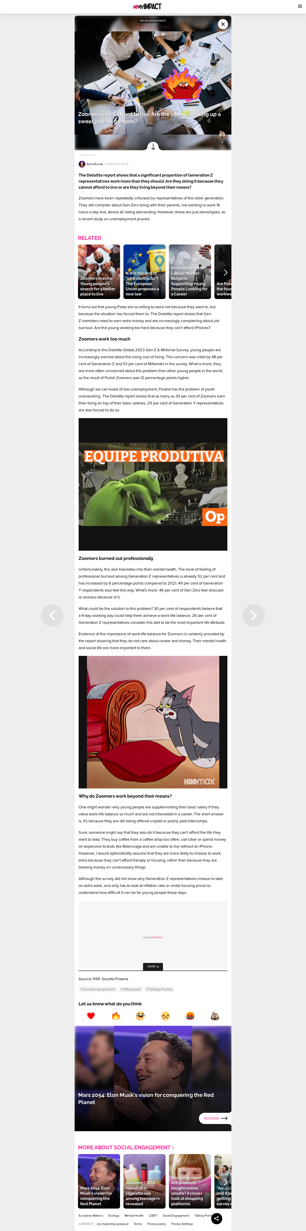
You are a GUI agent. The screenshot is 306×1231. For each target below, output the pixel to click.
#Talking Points (159, 989)
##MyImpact (131, 989)
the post (157, 937)
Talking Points (203, 1216)
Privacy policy (156, 1224)
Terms (138, 1224)
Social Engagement (176, 1216)
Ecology (113, 1216)
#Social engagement (97, 989)
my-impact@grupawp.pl (112, 1224)
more (152, 966)
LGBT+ (153, 1216)
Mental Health (134, 1216)
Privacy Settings (182, 1224)
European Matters (91, 1216)
